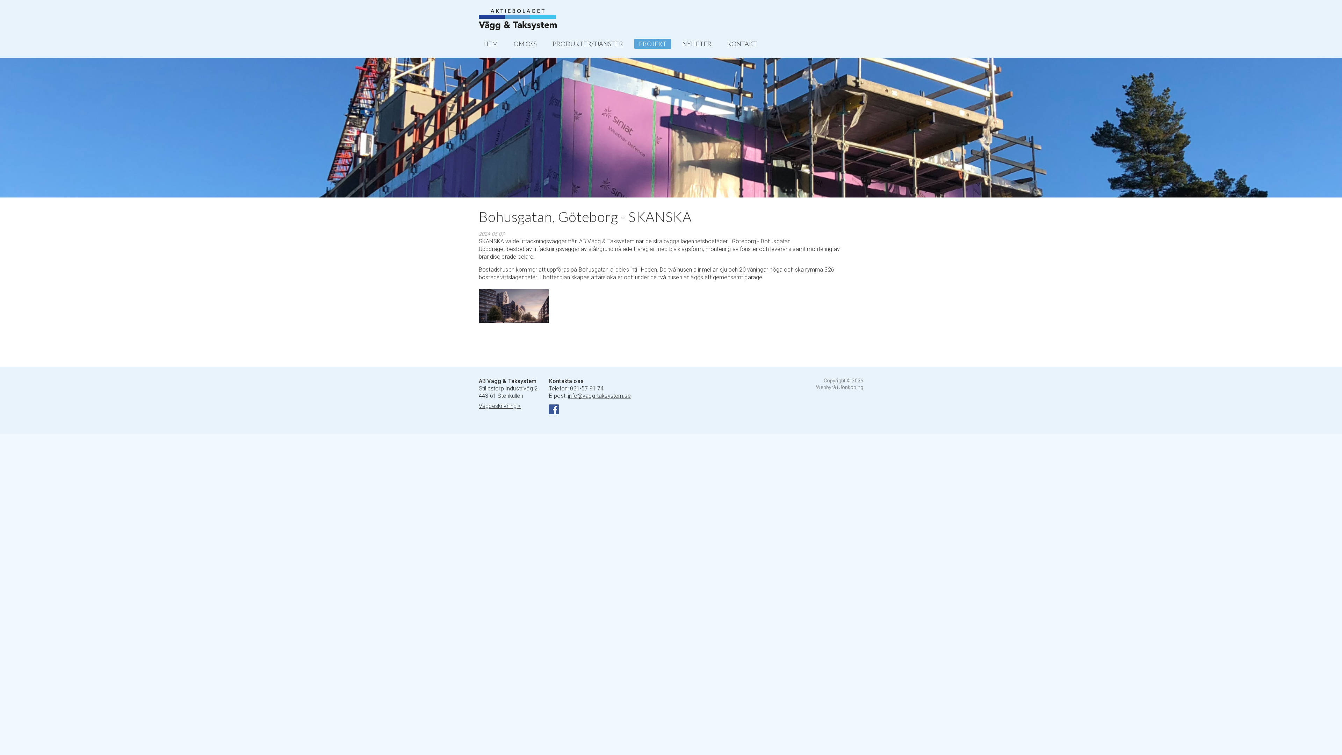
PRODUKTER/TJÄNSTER (588, 44)
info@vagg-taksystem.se (599, 396)
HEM (490, 44)
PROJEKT (652, 44)
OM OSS (525, 44)
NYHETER (697, 44)
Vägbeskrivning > (500, 406)
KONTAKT (742, 44)
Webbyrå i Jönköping (839, 387)
